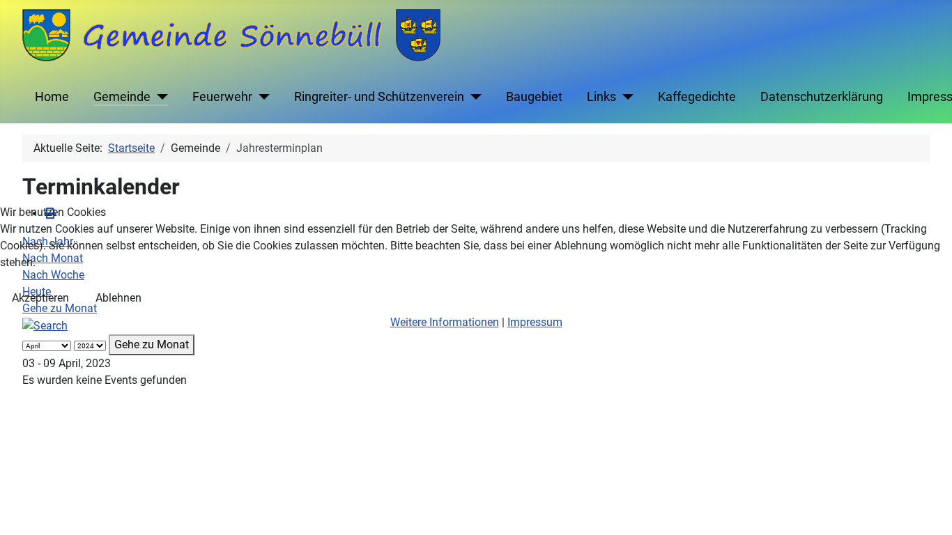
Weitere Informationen (444, 322)
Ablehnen (118, 297)
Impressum (534, 322)
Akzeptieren (40, 297)
